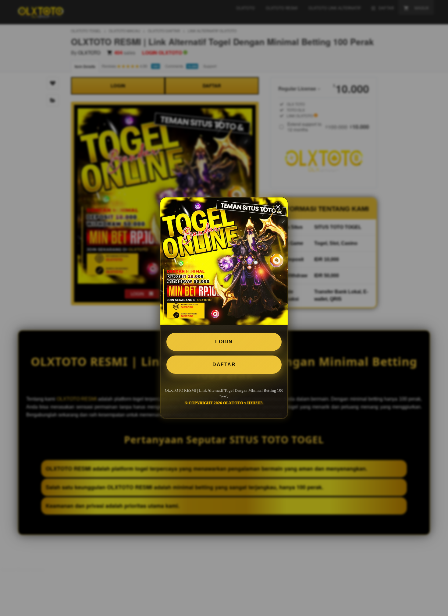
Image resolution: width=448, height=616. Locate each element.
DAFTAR (224, 364)
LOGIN (224, 341)
